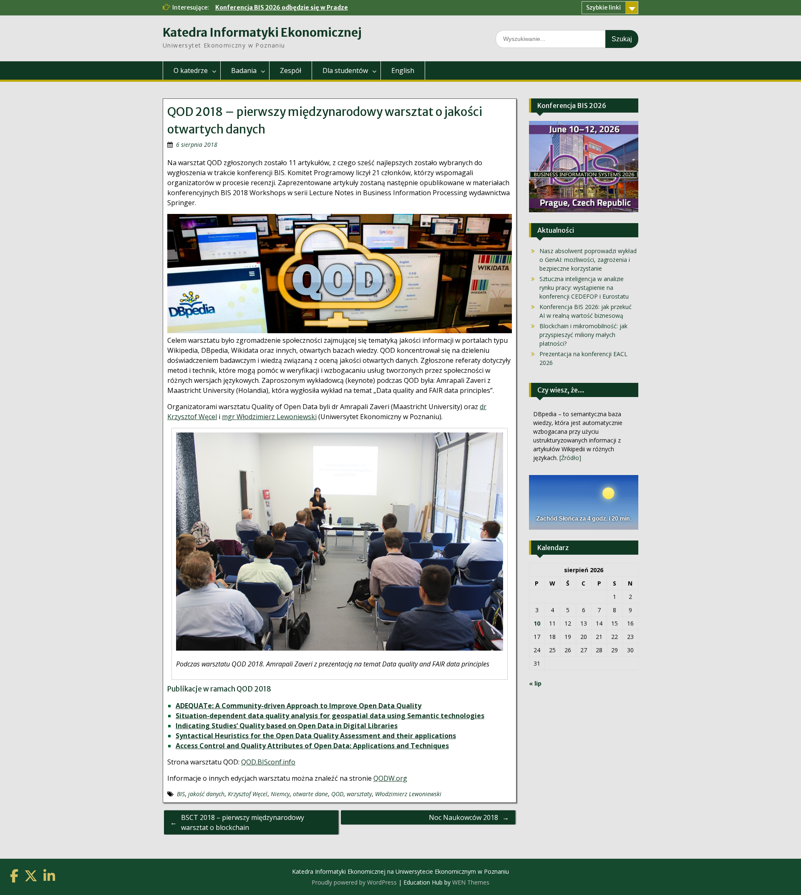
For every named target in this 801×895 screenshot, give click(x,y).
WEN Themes (470, 882)
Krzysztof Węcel (247, 794)
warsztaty (359, 794)
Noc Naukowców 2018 (463, 817)
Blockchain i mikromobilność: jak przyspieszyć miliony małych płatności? (583, 334)
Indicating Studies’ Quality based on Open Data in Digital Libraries (287, 725)
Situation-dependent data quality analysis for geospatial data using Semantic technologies (330, 715)
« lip (535, 683)
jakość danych (206, 794)
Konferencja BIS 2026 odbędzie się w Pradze (281, 7)
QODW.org (390, 778)
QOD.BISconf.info (268, 762)
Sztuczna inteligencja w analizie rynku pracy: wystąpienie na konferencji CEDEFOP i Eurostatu (584, 287)
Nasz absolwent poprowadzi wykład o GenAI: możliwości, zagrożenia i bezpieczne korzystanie (588, 259)
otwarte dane (310, 794)
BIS (181, 794)
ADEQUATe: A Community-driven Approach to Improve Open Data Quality (298, 705)
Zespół (290, 70)
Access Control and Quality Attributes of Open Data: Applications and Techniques (312, 745)
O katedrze (191, 70)
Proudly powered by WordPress (354, 882)
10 (537, 623)
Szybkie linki (603, 7)
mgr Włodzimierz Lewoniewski (269, 416)
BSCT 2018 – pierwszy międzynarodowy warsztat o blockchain (242, 822)
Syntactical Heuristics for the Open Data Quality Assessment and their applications (316, 735)
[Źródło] (570, 458)
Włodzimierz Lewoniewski (408, 794)
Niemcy (280, 794)
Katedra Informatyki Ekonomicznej (262, 32)
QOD (337, 794)
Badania (244, 70)
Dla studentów (345, 70)
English (402, 70)
